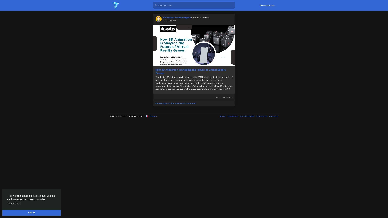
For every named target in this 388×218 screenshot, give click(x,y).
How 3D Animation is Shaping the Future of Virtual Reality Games (190, 71)
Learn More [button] (14, 203)
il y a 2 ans (167, 20)
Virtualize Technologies (177, 17)
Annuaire (273, 116)
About (223, 116)
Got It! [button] (31, 212)
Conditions (233, 116)
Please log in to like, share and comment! (175, 103)
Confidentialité (247, 116)
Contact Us (262, 116)
